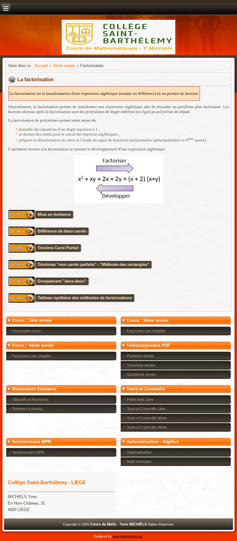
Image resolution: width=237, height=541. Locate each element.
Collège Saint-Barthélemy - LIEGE (47, 482)
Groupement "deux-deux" (62, 281)
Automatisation (139, 452)
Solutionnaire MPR (28, 452)
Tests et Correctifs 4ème (147, 427)
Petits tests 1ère (140, 399)
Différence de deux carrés (62, 231)
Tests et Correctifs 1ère (146, 409)
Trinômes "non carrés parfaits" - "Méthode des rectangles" (93, 264)
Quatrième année (141, 374)
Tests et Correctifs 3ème (147, 418)
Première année (140, 356)
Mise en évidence (54, 214)
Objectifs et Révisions (30, 399)
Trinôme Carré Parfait (58, 247)
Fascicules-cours (26, 331)
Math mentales (139, 461)
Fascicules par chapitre (146, 331)
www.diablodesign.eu (128, 536)
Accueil (41, 65)
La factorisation (35, 79)
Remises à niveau (27, 409)
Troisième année (141, 365)
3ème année (64, 65)
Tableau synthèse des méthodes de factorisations (85, 298)
